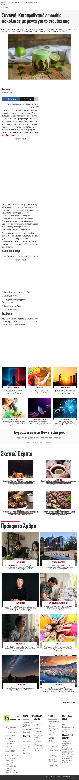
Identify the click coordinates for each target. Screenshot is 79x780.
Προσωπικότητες (68, 727)
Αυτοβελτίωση (53, 603)
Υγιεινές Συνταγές (31, 3)
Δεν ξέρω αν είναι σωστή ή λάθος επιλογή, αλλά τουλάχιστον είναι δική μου (14, 391)
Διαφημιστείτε (10, 741)
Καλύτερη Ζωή (20, 562)
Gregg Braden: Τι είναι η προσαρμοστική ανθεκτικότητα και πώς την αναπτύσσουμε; (20, 608)
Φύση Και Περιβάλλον (52, 764)
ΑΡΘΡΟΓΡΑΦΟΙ (10, 736)
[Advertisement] (20, 171)
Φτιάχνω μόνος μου (52, 760)
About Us (8, 738)
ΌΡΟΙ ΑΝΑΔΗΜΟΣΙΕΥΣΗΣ (12, 754)
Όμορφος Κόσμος (38, 717)
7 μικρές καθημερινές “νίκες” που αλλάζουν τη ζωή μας (39, 391)
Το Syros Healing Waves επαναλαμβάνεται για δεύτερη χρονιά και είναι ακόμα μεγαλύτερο (58, 689)
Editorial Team (7, 93)
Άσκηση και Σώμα (52, 747)
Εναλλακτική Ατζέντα (67, 736)
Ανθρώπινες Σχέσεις (38, 725)
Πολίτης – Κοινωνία (37, 740)
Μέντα (11, 3)
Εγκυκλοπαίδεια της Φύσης (54, 752)
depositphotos (11, 733)
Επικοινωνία (10, 751)
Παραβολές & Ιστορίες (38, 736)
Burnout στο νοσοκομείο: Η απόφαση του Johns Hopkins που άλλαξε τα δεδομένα (58, 567)
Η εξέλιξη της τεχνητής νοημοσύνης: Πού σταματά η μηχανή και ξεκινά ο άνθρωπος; (65, 423)
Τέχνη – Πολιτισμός (38, 745)
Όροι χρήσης (9, 744)
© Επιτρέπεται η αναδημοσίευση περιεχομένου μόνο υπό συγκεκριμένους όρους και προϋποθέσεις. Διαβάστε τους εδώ (12, 765)
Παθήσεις (51, 726)
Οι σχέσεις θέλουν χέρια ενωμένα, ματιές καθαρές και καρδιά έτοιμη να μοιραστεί (59, 649)
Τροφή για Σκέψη (66, 730)
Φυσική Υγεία (51, 734)
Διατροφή (27, 736)
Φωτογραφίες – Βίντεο (38, 749)
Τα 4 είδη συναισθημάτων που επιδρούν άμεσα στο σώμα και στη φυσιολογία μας (20, 649)
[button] (69, 702)
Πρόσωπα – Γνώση (67, 717)
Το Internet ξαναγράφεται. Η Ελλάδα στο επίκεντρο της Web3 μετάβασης (39, 423)
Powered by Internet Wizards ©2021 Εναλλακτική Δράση (62, 777)
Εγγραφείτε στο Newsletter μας (39, 432)
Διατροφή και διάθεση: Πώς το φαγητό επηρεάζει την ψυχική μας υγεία (14, 423)
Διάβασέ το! (4, 3)
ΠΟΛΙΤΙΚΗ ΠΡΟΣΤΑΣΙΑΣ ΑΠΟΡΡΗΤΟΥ (39, 442)
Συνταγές (4, 7)
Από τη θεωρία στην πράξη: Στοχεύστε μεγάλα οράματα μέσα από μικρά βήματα (65, 391)
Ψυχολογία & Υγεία (58, 562)
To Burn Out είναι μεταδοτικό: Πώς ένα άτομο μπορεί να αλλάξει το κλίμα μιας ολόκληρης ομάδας (20, 567)
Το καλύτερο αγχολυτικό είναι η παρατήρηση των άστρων (20, 689)
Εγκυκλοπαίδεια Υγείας (54, 722)
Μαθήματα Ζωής (37, 732)
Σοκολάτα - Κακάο (19, 3)
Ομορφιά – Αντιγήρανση (53, 756)
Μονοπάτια (27, 729)
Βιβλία (58, 644)
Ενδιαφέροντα (20, 644)
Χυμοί (3, 5)
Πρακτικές (27, 732)
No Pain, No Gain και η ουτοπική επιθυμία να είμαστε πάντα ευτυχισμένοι (58, 608)
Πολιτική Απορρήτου (9, 747)
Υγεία (50, 716)
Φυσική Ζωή (51, 739)
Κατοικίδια (38, 728)
